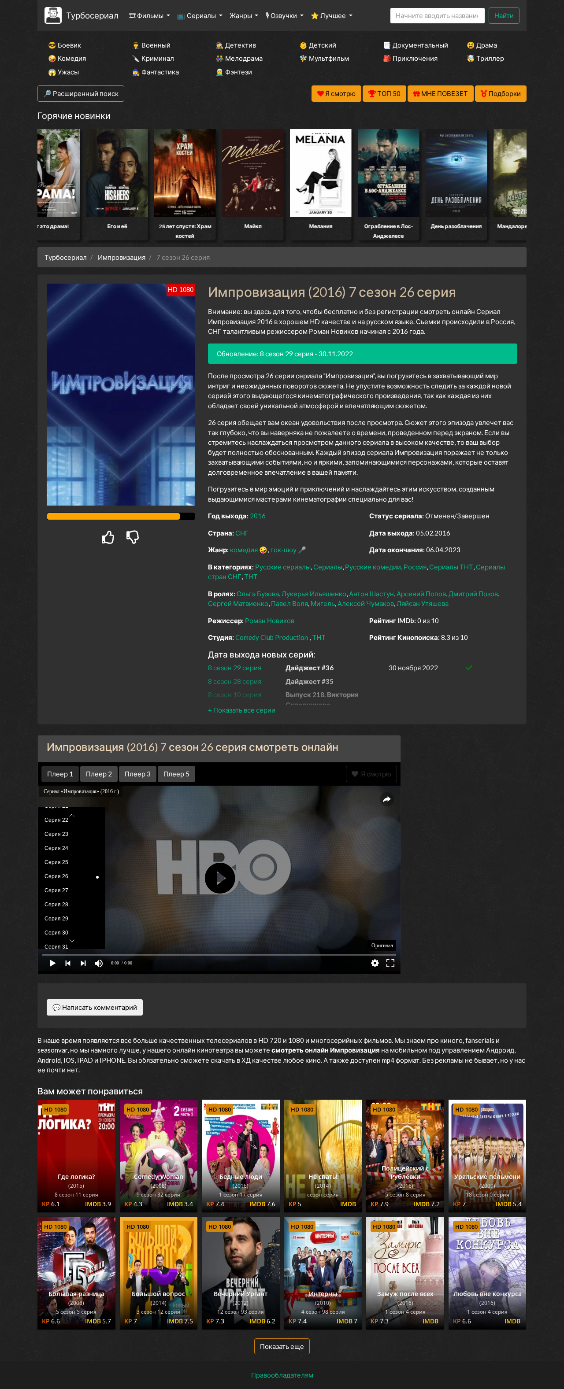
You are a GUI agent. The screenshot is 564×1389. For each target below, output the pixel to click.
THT (319, 637)
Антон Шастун (371, 594)
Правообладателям (282, 1375)
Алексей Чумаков (366, 603)
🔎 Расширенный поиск (81, 93)
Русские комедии (373, 567)
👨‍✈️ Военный (151, 45)
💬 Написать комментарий (94, 1007)
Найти (504, 15)
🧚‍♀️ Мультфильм (324, 58)
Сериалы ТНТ (451, 567)
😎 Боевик (64, 45)
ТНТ (251, 576)
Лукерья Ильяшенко (314, 594)
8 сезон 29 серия (234, 668)
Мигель (323, 603)
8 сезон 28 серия (234, 681)
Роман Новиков (269, 620)
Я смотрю (374, 774)
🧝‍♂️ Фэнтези (233, 72)
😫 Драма (482, 45)
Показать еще (282, 1346)
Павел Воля (289, 603)
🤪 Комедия (67, 58)
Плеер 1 (60, 774)
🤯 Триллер (485, 58)
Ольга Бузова (258, 594)
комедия (244, 550)
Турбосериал (92, 15)
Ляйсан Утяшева (423, 603)
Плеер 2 (99, 774)
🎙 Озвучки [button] (281, 15)
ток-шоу (283, 550)
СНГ (242, 533)
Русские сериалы (283, 567)
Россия (415, 567)
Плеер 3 (138, 774)
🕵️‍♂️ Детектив (235, 45)
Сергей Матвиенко (238, 603)
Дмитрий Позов (473, 594)
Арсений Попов (421, 594)
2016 (258, 516)
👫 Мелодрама (239, 58)
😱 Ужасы (63, 72)
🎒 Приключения (410, 58)
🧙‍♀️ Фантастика (155, 72)
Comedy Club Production (271, 637)
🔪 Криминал (153, 58)
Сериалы (327, 567)
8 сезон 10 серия (234, 694)
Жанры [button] (241, 15)
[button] (241, 710)
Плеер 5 (176, 774)
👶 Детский (317, 45)
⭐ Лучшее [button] (329, 15)
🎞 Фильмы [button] (147, 15)
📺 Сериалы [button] (197, 15)
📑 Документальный (413, 45)
